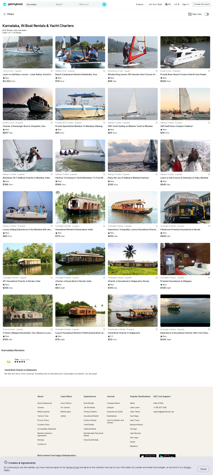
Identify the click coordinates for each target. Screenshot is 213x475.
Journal (110, 396)
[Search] (104, 4)
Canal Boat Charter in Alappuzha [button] (21, 370)
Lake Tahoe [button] (135, 412)
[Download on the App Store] (148, 457)
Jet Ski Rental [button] (89, 407)
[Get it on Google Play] (167, 457)
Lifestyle (110, 407)
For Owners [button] (65, 407)
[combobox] (39, 4)
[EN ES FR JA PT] (168, 4)
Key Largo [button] (134, 437)
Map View (197, 14)
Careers (40, 407)
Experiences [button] (90, 396)
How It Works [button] (66, 403)
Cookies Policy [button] (43, 425)
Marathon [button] (134, 446)
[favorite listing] (52, 71)
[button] (155, 4)
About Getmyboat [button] (44, 403)
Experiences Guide (115, 412)
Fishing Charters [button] (90, 412)
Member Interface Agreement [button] (44, 434)
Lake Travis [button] (135, 420)
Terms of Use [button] (72, 467)
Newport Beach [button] (136, 425)
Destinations (112, 416)
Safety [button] (63, 416)
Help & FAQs (158, 403)
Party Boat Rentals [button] (91, 440)
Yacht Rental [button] (89, 425)
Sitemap (40, 440)
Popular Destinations (140, 396)
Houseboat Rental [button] (91, 416)
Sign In (185, 4)
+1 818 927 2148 (159, 407)
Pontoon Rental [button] (90, 420)
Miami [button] (132, 403)
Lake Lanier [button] (135, 407)
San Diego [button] (134, 416)
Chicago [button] (133, 429)
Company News (113, 403)
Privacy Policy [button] (43, 420)
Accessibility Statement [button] (46, 429)
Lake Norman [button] (135, 433)
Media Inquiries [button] (43, 412)
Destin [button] (132, 442)
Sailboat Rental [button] (90, 429)
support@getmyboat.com (163, 412)
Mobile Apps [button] (66, 412)
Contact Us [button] (41, 444)
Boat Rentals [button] (89, 403)
